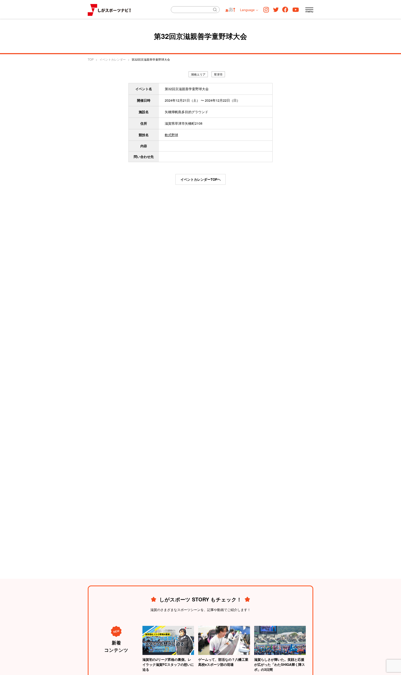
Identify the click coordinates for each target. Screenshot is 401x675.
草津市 (218, 74)
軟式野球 (171, 134)
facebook (285, 9)
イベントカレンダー (112, 59)
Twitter (276, 9)
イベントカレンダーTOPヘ (200, 179)
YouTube (295, 9)
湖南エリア (198, 74)
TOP (91, 59)
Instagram (266, 9)
